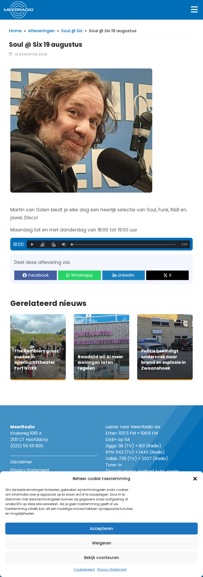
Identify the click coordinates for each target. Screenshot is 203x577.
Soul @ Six (71, 31)
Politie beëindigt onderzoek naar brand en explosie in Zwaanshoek (163, 359)
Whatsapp (82, 275)
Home (15, 31)
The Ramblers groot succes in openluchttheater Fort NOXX (36, 359)
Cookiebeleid (84, 569)
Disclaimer (21, 462)
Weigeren (101, 543)
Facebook (38, 275)
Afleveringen (41, 31)
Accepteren (101, 528)
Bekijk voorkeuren (101, 557)
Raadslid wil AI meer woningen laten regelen (100, 362)
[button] (195, 478)
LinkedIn (126, 275)
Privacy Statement (112, 569)
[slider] (124, 244)
